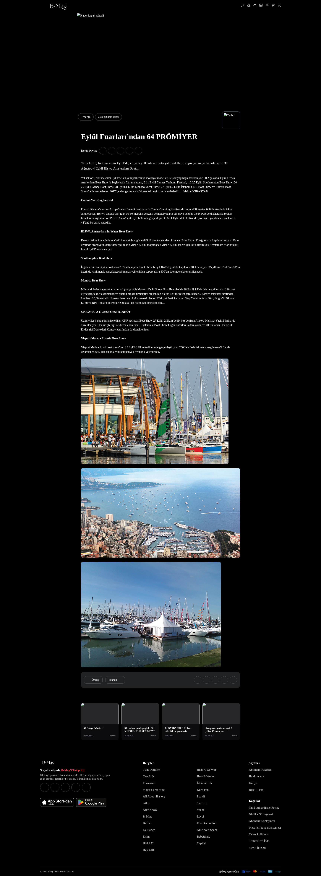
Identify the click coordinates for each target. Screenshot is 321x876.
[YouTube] (55, 787)
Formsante (149, 783)
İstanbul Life (205, 783)
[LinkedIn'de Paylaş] (129, 150)
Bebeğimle (203, 836)
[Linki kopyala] (138, 150)
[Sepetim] (273, 5)
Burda (146, 823)
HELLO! (148, 843)
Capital (201, 843)
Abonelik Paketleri (260, 769)
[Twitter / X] (65, 787)
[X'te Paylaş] (111, 150)
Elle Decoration (206, 823)
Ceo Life (148, 776)
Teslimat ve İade (259, 841)
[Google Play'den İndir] (91, 802)
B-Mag (147, 816)
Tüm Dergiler (151, 769)
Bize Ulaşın (256, 789)
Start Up (202, 803)
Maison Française (154, 789)
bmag (50, 871)
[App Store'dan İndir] (57, 802)
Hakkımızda (256, 776)
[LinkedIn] (75, 787)
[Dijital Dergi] (260, 5)
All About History (154, 796)
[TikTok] (86, 787)
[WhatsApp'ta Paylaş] (120, 150)
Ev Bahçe (149, 829)
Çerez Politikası (258, 834)
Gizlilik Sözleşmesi (261, 814)
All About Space (207, 829)
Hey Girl (148, 849)
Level (200, 816)
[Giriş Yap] (279, 5)
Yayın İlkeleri (257, 847)
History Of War (206, 769)
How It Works (206, 776)
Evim (146, 836)
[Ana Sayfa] (48, 763)
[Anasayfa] (248, 5)
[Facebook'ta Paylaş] (102, 150)
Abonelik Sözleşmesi (262, 821)
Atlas (146, 803)
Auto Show (150, 809)
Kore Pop (203, 789)
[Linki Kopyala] (233, 680)
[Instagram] (44, 787)
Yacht (200, 809)
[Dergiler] (254, 5)
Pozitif (201, 796)
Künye (253, 783)
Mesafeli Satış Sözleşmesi (265, 827)
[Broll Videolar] (267, 5)
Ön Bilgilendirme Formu (264, 807)
